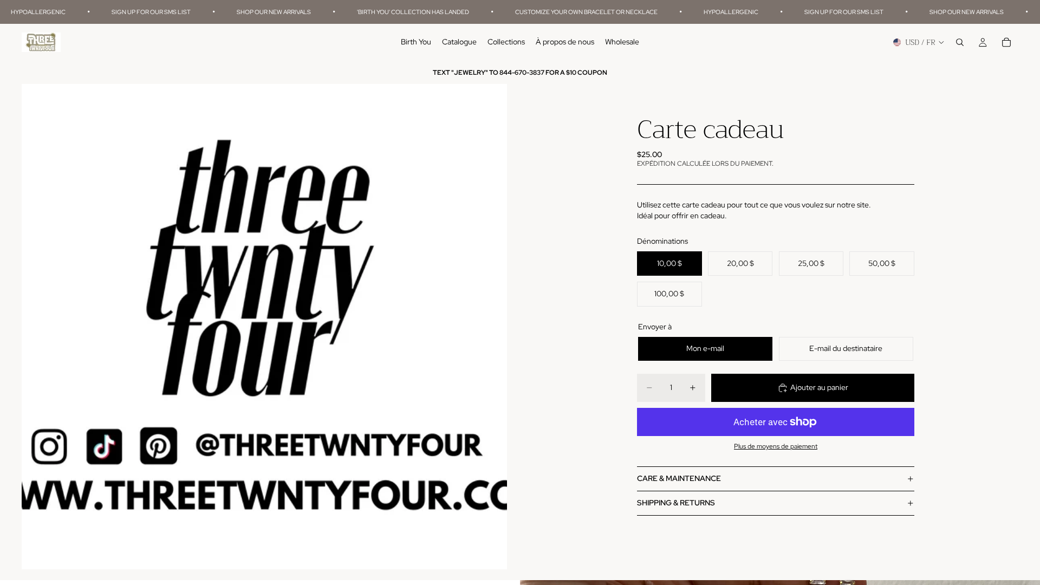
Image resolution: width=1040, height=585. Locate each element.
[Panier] (1006, 43)
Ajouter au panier (819, 387)
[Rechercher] (960, 43)
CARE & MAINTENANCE (679, 478)
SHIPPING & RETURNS (676, 503)
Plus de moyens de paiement (775, 446)
